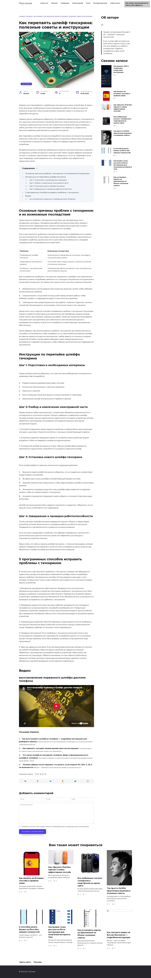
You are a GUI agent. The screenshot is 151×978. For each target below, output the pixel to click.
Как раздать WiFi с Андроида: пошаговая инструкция (121, 69)
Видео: (28, 196)
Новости (44, 3)
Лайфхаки (65, 3)
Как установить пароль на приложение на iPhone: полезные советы (121, 181)
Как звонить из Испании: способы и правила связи (122, 94)
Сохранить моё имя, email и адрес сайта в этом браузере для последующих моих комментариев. (55, 826)
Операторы (115, 3)
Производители (100, 3)
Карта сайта (25, 962)
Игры (88, 3)
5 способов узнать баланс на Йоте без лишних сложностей (122, 151)
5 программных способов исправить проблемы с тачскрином (52, 193)
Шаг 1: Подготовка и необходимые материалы (48, 180)
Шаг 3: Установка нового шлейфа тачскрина (47, 186)
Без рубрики (38, 16)
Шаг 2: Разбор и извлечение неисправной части (48, 183)
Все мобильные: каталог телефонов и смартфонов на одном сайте (122, 120)
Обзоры (54, 3)
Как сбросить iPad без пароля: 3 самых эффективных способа (123, 108)
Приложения (77, 3)
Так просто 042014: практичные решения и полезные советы (122, 133)
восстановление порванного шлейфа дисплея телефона (52, 199)
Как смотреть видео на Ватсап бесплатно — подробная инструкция (118, 934)
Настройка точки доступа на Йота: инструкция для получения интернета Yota (123, 165)
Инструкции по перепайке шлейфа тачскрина (45, 177)
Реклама (38, 962)
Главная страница (25, 16)
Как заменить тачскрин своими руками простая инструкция (50, 748)
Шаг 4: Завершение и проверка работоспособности (50, 189)
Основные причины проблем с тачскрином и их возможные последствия (57, 174)
